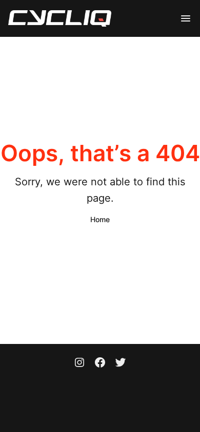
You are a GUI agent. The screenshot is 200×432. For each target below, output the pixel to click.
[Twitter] (120, 363)
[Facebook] (100, 363)
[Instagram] (79, 363)
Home (100, 219)
